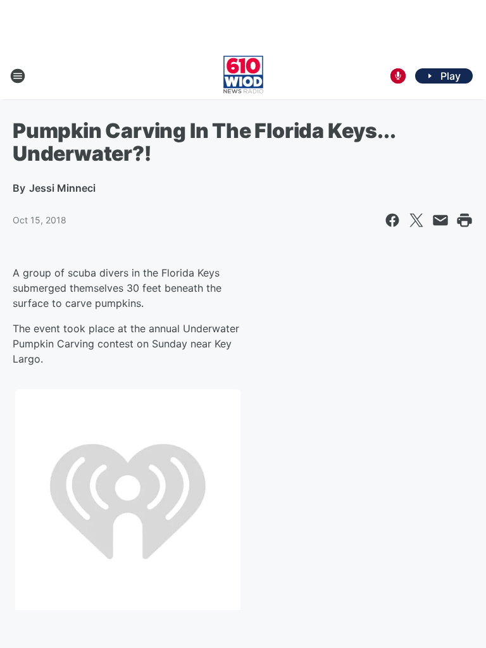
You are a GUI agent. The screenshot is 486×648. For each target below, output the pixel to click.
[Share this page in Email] (440, 220)
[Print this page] (464, 220)
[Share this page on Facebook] (392, 220)
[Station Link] (243, 76)
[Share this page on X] (416, 220)
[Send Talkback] (398, 76)
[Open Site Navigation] (17, 76)
